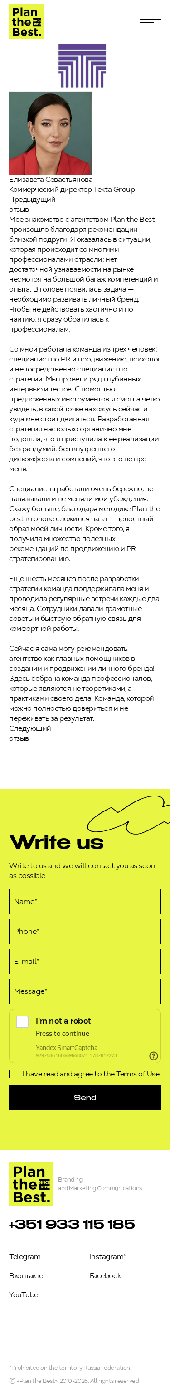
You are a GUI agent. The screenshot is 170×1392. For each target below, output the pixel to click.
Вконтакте (26, 1275)
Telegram (24, 1256)
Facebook (105, 1275)
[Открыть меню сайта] (150, 21)
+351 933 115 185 (72, 1224)
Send (85, 1097)
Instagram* (108, 1256)
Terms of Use (137, 1074)
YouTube (23, 1294)
